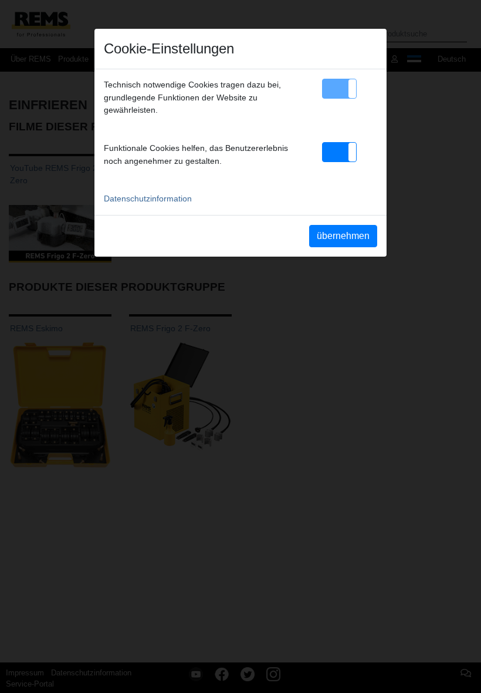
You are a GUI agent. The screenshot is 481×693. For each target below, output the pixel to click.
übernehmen (343, 236)
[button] (339, 89)
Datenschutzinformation (148, 198)
